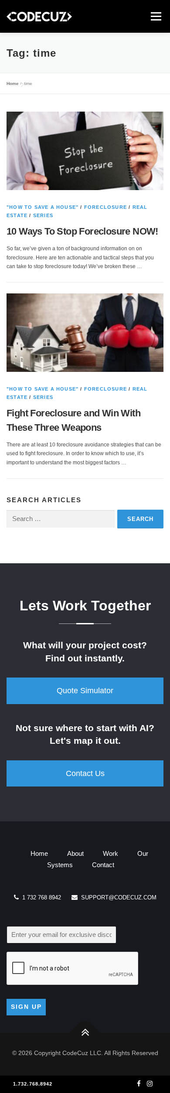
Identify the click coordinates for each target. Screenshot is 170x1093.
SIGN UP (26, 1006)
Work (110, 853)
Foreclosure (105, 207)
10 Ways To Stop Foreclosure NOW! (82, 231)
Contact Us (85, 773)
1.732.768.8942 (32, 1083)
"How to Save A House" (42, 207)
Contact (103, 864)
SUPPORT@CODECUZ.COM (117, 897)
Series (43, 215)
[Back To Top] (85, 1032)
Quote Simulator (85, 690)
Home (13, 83)
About (75, 853)
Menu (155, 16)
